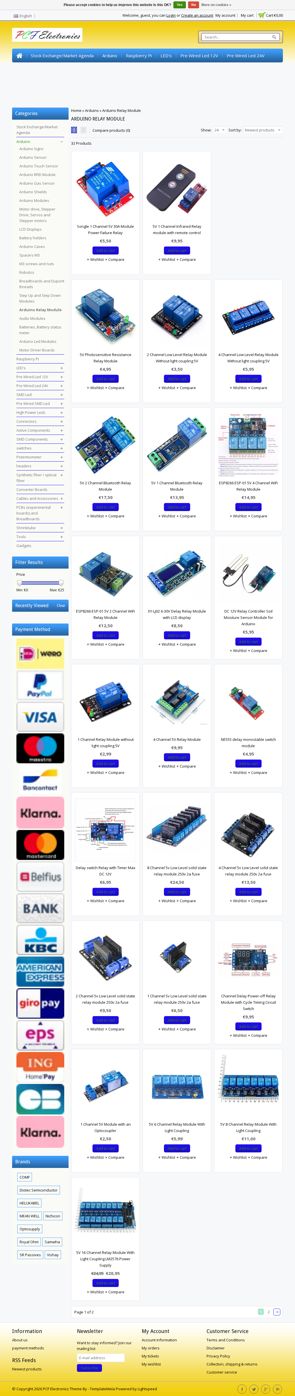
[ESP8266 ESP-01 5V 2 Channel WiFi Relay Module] (105, 575)
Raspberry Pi (139, 55)
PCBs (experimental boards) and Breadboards (62, 97)
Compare (115, 259)
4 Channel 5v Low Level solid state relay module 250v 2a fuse (248, 871)
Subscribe (89, 1367)
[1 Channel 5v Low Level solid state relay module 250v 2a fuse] (176, 960)
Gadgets (175, 97)
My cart (247, 15)
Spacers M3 (29, 255)
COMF (25, 1177)
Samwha (52, 1241)
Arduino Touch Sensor (38, 166)
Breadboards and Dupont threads (41, 283)
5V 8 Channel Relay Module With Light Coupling (248, 1127)
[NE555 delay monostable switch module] (248, 703)
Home (19, 55)
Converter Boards (166, 83)
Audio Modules (32, 318)
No (193, 5)
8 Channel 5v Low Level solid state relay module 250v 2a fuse (177, 871)
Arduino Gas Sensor (37, 183)
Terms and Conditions (226, 1340)
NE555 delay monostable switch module (248, 742)
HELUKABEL (29, 1203)
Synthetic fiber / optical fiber (110, 83)
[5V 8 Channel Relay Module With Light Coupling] (248, 1088)
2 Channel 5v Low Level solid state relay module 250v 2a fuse (105, 999)
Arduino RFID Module (37, 174)
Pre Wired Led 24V (245, 55)
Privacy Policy (218, 1356)
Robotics (26, 272)
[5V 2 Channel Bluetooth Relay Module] (105, 447)
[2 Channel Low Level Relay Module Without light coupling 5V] (176, 318)
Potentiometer (31, 83)
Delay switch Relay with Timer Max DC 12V (105, 871)
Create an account (197, 15)
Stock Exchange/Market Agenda (62, 55)
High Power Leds (108, 69)
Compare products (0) (111, 130)
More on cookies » (216, 5)
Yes (180, 5)
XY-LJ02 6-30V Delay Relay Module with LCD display (177, 614)
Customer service (222, 1372)
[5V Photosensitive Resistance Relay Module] (105, 318)
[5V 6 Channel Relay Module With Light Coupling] (176, 1088)
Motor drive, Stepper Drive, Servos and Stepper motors (37, 214)
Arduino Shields (33, 191)
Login (171, 15)
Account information (159, 1340)
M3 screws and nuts (36, 263)
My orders (151, 1348)
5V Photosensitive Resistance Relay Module (105, 358)
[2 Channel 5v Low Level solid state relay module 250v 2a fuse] (105, 960)
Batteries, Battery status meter (40, 329)
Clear (61, 605)
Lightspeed (147, 1388)
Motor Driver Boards (37, 350)
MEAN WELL (29, 1216)
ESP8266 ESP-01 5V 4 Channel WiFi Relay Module (248, 486)
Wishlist (96, 259)
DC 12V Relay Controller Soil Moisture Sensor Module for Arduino (248, 617)
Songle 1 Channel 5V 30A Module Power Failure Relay (105, 229)
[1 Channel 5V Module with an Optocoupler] (105, 1088)
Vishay (53, 1254)
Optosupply (30, 1228)
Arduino (109, 55)
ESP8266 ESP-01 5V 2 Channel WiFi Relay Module (105, 614)
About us (20, 1340)
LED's (166, 55)
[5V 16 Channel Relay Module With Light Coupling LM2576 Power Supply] (105, 1216)
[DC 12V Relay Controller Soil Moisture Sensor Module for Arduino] (248, 575)
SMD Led (25, 69)
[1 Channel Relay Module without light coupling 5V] (105, 703)
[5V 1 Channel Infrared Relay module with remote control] (176, 190)
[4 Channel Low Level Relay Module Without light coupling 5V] (248, 318)
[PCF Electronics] (47, 35)
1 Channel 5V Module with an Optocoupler (105, 1127)
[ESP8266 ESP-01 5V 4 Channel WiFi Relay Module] (248, 447)
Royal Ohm (29, 1241)
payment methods (28, 1348)
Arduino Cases (32, 246)
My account (225, 15)
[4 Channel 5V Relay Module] (176, 703)
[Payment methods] (40, 894)
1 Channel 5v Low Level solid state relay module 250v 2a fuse (177, 999)
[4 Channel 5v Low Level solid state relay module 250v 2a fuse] (248, 831)
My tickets (150, 1356)
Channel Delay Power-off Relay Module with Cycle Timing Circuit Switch (248, 1002)
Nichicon (53, 1216)
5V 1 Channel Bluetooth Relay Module (177, 486)
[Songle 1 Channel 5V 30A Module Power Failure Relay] (105, 190)
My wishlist (151, 1364)
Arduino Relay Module (121, 110)
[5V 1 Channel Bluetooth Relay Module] (176, 447)
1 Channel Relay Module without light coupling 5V (105, 742)
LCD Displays (30, 229)
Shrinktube (128, 97)
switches (266, 69)
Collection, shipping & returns (232, 1364)
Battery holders (32, 237)
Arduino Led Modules (37, 341)
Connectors (145, 69)
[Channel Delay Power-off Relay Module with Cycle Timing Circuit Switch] (248, 960)
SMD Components (230, 69)
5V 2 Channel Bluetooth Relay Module (105, 486)
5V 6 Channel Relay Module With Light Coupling (177, 1127)
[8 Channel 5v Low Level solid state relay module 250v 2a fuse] (176, 831)
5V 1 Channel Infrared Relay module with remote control (177, 229)
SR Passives (30, 1254)
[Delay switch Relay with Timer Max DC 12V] (105, 831)
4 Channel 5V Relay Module (177, 739)
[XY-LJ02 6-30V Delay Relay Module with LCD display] (176, 575)
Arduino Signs (31, 148)
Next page (277, 1312)
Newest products (27, 1369)
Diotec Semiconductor (39, 1190)
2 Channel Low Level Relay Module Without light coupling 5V (177, 358)
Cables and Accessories (215, 83)
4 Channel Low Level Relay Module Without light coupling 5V (248, 358)
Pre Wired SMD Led (62, 69)
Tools (152, 97)
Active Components (184, 69)
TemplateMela (103, 1388)
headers (63, 83)
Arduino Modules (34, 200)
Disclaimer (216, 1348)
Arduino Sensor (33, 157)
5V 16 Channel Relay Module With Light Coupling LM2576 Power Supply (105, 1259)
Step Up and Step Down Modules (40, 298)
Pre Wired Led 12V (199, 55)
